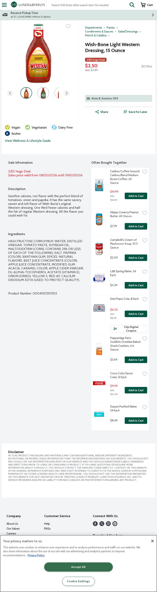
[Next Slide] (67, 93)
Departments (93, 27)
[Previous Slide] (10, 93)
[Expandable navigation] (4, 5)
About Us (12, 523)
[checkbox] (68, 26)
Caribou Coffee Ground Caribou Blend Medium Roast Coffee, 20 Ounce (125, 177)
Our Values (13, 528)
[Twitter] (101, 525)
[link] (135, 112)
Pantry (111, 27)
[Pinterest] (114, 525)
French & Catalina (96, 35)
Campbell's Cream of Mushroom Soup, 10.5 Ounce (124, 243)
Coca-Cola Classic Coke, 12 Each (122, 375)
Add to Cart (136, 196)
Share (104, 112)
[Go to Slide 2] (43, 93)
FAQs (47, 528)
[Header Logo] (26, 4)
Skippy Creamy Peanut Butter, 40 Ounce (124, 214)
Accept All (78, 567)
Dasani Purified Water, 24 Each (124, 408)
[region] (78, 563)
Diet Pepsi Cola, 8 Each (124, 299)
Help (47, 523)
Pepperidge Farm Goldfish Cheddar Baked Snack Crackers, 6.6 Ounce (125, 343)
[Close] (152, 540)
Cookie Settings (78, 581)
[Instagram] (108, 525)
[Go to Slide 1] (26, 93)
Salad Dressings (128, 31)
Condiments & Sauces (99, 31)
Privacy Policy (36, 555)
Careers (11, 533)
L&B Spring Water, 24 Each (123, 273)
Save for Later (138, 112)
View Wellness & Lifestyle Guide (28, 141)
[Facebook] (95, 525)
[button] (132, 5)
